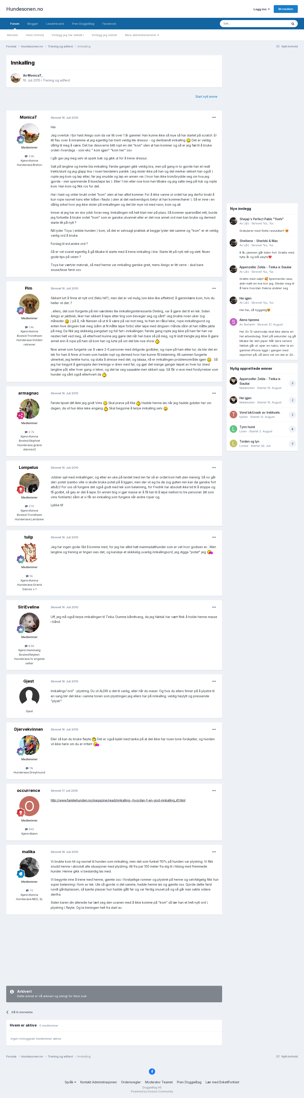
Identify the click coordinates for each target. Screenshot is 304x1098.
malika (28, 851)
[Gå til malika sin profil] (29, 867)
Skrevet (262, 223)
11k (30, 768)
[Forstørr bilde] (188, 140)
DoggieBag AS (152, 1087)
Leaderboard (55, 23)
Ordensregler (131, 1082)
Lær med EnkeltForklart (222, 1082)
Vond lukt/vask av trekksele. (259, 412)
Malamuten (247, 388)
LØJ (246, 223)
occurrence (28, 790)
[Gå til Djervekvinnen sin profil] (29, 745)
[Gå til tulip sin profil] (29, 553)
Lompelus (28, 467)
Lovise (243, 445)
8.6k (31, 646)
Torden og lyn (249, 441)
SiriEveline (28, 607)
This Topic (275, 23)
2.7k (31, 432)
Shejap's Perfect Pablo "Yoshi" (261, 219)
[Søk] (293, 23)
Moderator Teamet (159, 1082)
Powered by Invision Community (152, 1091)
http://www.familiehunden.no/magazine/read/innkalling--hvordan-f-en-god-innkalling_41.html (118, 800)
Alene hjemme (249, 320)
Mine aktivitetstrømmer (141, 35)
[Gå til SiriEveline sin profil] (29, 623)
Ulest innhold (35, 35)
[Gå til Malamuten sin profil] (233, 381)
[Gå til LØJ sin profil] (233, 221)
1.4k (31, 327)
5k (31, 576)
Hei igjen (245, 298)
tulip (28, 537)
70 (31, 890)
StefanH (249, 324)
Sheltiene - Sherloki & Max (258, 241)
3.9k (31, 156)
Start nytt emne (206, 96)
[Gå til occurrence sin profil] (29, 806)
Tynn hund (247, 427)
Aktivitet (12, 35)
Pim (28, 288)
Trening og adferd (56, 80)
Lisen (243, 431)
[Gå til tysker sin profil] (233, 414)
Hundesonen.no (24, 9)
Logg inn (260, 9)
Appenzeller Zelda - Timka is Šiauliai (265, 267)
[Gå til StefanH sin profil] (233, 322)
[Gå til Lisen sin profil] (233, 429)
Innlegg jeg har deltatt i (68, 35)
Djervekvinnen (28, 729)
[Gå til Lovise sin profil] (233, 443)
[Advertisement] (114, 950)
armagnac (28, 393)
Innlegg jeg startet (104, 35)
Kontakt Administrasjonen (98, 1082)
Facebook (109, 23)
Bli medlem (285, 9)
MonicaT (34, 75)
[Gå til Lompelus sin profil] (29, 483)
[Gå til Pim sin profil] (29, 304)
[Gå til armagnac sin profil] (29, 409)
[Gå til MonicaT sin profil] (15, 78)
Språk (69, 1082)
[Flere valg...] (214, 117)
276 (31, 506)
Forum (14, 23)
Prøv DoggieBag (83, 23)
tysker (243, 417)
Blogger (32, 23)
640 (31, 829)
